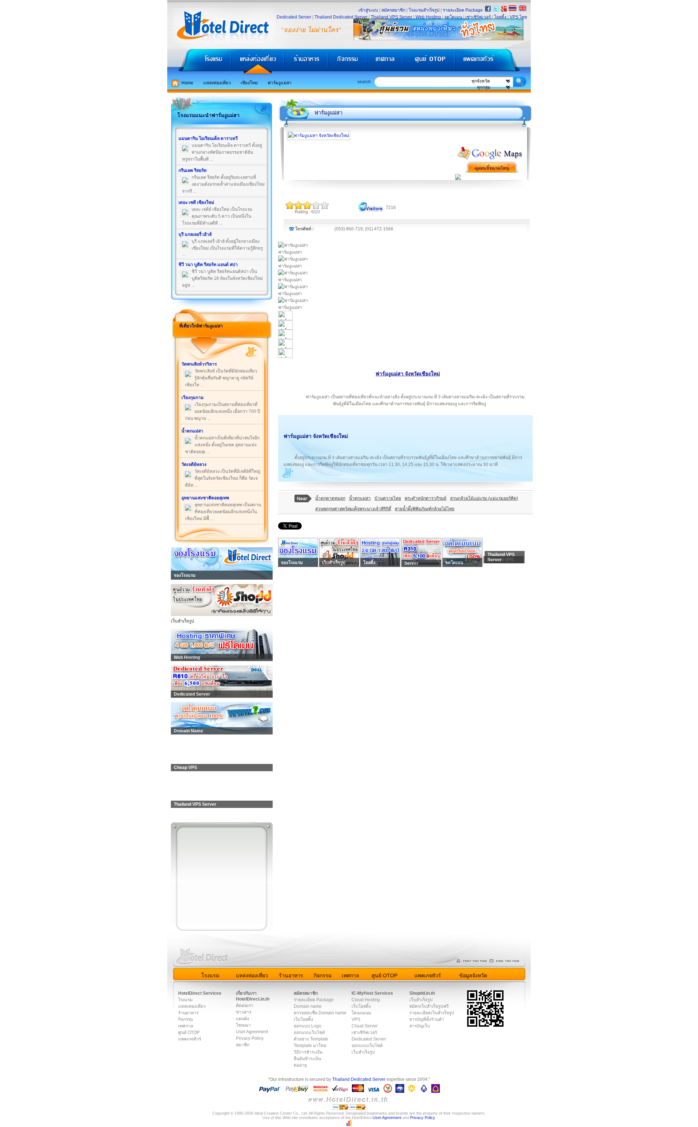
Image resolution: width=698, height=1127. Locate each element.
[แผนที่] (490, 159)
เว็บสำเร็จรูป (363, 1052)
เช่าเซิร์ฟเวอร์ (478, 17)
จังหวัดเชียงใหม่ (330, 436)
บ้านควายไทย (387, 498)
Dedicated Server (294, 17)
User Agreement (252, 1031)
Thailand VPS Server (391, 17)
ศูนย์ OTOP (429, 62)
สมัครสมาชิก (393, 10)
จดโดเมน (453, 17)
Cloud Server (365, 1026)
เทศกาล (386, 62)
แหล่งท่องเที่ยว (257, 62)
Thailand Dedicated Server (341, 17)
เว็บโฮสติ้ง (303, 1019)
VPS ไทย (518, 17)
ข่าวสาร (243, 1012)
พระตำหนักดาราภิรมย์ (425, 498)
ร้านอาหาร (306, 62)
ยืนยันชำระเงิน (307, 1058)
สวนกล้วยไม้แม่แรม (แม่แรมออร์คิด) (484, 498)
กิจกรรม (348, 62)
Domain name (308, 1006)
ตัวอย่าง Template (311, 1039)
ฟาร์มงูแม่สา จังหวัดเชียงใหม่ (408, 374)
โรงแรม (199, 62)
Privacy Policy (250, 1038)
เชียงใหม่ (249, 82)
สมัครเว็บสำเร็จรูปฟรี (429, 1006)
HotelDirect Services (199, 993)
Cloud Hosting (366, 999)
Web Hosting (428, 17)
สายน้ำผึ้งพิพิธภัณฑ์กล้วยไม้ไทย (424, 508)
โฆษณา (243, 1025)
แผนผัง (242, 1018)
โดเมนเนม (361, 1012)
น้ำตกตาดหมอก (330, 498)
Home (187, 82)
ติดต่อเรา (244, 1005)
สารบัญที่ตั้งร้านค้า (426, 1019)
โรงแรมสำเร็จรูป (424, 10)
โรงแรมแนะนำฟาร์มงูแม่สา (208, 115)
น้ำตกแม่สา (360, 498)
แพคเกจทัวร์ (492, 62)
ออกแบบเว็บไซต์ (309, 1032)
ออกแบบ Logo (307, 1026)
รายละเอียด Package (463, 10)
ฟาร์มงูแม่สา (280, 82)
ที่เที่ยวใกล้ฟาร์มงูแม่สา (201, 326)
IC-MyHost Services (372, 993)
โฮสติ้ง (500, 17)
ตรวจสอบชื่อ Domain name (320, 1012)
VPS (356, 1019)
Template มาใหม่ (310, 1045)
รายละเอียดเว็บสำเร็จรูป (431, 1012)
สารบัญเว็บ (419, 1026)
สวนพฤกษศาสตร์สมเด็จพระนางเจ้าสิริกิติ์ (353, 508)
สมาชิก (242, 1044)
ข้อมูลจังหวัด (473, 975)
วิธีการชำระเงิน (308, 1052)
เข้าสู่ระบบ (368, 10)
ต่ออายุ (300, 1065)
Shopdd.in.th (422, 993)
